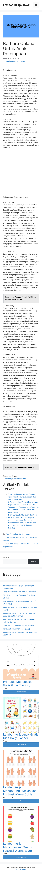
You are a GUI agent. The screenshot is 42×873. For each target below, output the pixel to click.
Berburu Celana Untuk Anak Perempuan (19, 592)
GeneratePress (21, 870)
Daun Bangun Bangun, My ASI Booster (18, 625)
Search (6, 557)
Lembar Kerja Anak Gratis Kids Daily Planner (20, 736)
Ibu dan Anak (24, 534)
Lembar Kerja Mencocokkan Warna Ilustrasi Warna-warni (18, 847)
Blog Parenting (12, 534)
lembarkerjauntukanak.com (14, 478)
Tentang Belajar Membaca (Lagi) (16, 629)
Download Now (21, 692)
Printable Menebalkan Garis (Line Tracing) (18, 683)
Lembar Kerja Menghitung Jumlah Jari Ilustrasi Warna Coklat (20, 790)
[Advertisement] (21, 172)
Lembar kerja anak (16, 5)
